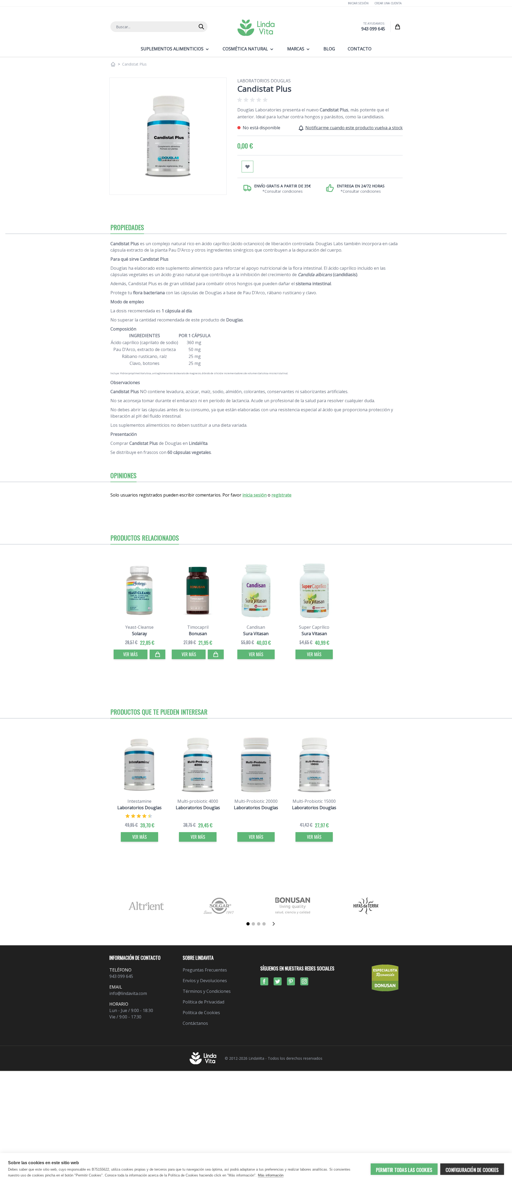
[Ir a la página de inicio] (113, 64)
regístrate (281, 495)
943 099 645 (373, 29)
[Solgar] (219, 905)
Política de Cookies (201, 1012)
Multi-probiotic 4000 (197, 801)
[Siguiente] (275, 924)
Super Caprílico (314, 627)
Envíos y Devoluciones (205, 981)
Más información (270, 1175)
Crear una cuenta (388, 3)
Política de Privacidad (203, 1002)
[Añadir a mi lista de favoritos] (247, 166)
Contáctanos (195, 1023)
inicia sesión (254, 495)
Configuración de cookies (472, 1169)
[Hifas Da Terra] (366, 905)
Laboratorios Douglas (264, 81)
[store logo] (256, 27)
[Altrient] (146, 905)
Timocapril (198, 627)
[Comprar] (158, 654)
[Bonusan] (292, 905)
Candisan (256, 627)
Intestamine (139, 801)
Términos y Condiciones (207, 991)
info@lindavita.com (128, 993)
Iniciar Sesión (358, 3)
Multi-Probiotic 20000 (256, 801)
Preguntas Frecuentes (205, 970)
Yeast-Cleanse (139, 627)
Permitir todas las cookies (404, 1169)
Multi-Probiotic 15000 (314, 801)
